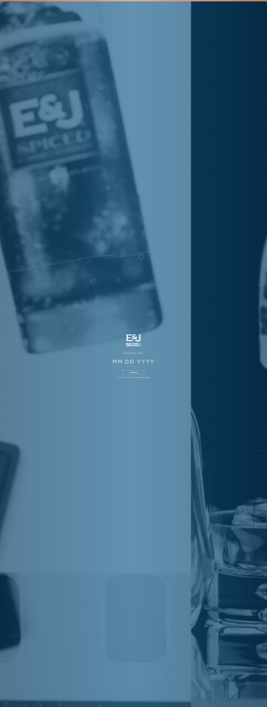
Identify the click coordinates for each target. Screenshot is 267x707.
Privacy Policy (145, 377)
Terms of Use (136, 377)
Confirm (133, 372)
